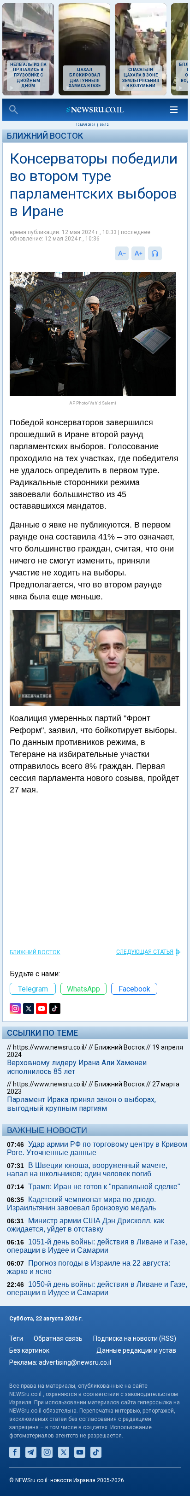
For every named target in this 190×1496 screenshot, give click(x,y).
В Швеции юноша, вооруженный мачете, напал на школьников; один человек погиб (87, 1170)
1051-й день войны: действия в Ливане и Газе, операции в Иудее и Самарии (97, 1246)
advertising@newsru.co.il (75, 1362)
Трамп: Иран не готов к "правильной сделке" (104, 1187)
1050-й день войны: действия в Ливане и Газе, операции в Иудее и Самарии (97, 1288)
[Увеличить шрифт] (138, 253)
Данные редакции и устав (136, 1350)
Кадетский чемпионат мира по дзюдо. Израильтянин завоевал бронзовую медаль (81, 1204)
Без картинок (29, 1350)
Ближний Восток (45, 136)
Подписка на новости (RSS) (134, 1338)
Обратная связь (58, 1338)
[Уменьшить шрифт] (122, 253)
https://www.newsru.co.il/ (50, 1047)
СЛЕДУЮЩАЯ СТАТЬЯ (144, 952)
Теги (16, 1338)
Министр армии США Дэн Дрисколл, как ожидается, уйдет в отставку (85, 1225)
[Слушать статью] (164, 253)
